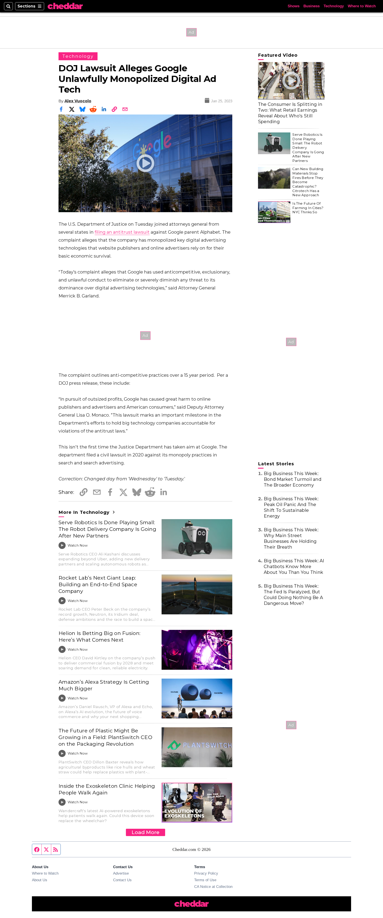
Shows (293, 6)
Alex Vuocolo (77, 101)
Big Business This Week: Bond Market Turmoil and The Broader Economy (292, 479)
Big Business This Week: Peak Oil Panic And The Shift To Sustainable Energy (291, 507)
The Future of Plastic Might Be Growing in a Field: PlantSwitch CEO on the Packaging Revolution (105, 737)
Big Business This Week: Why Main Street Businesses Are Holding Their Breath (291, 538)
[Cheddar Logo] (65, 6)
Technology (334, 6)
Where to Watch (362, 6)
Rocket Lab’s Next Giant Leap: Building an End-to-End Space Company (98, 584)
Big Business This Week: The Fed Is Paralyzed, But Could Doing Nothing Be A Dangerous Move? (293, 594)
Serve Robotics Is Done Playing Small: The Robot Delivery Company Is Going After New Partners (107, 529)
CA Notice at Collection (213, 886)
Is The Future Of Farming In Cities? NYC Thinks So (307, 207)
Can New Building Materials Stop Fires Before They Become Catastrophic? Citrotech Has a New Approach (307, 182)
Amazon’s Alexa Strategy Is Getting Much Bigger (104, 685)
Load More (145, 832)
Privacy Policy (206, 873)
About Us (39, 880)
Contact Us (122, 880)
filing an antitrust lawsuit (122, 232)
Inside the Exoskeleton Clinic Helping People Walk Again (107, 789)
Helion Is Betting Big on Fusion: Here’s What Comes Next (99, 636)
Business (311, 6)
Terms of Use (205, 880)
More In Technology (85, 512)
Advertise (121, 873)
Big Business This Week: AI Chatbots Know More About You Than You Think (294, 566)
